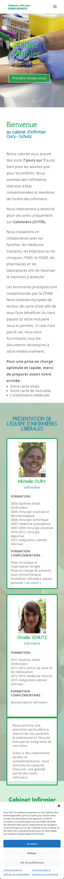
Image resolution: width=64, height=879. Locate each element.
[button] (59, 806)
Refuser (32, 853)
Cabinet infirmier (24, 48)
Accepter (32, 843)
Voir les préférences (32, 862)
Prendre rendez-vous (29, 77)
